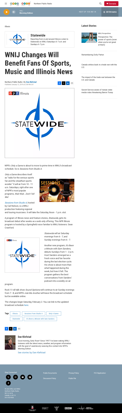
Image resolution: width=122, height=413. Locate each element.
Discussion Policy (49, 378)
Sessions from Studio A (16, 202)
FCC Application (100, 373)
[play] (6, 12)
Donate (112, 3)
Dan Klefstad (31, 82)
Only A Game (54, 314)
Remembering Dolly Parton (92, 55)
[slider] (17, 12)
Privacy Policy (74, 373)
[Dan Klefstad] (10, 342)
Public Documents (50, 373)
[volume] (14, 12)
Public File (72, 378)
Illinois (7, 26)
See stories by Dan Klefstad (31, 352)
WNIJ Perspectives (104, 33)
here (26, 305)
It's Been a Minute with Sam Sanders (40, 319)
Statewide (37, 35)
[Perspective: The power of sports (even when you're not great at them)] (89, 38)
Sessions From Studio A (34, 314)
